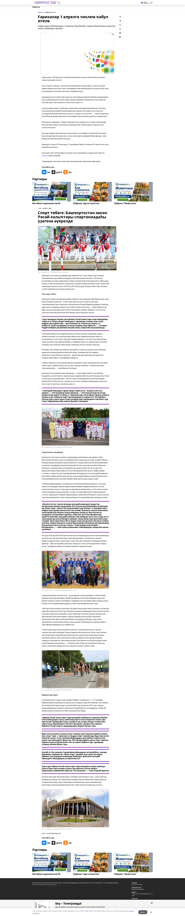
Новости (36, 7)
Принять (143, 912)
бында (44, 155)
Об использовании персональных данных (44, 884)
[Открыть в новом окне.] (46, 172)
